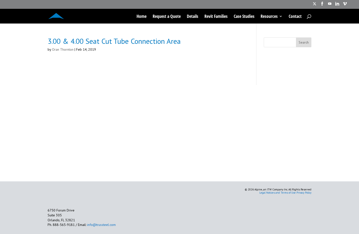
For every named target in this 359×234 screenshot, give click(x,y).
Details (192, 16)
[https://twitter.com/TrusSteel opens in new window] (315, 5)
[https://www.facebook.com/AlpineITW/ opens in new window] (322, 5)
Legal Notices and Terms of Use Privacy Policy (285, 192)
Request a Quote (167, 16)
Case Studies (244, 16)
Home (142, 16)
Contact (295, 16)
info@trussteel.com (101, 224)
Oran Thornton (63, 49)
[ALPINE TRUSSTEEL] (56, 15)
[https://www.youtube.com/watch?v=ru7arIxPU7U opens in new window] (330, 5)
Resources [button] (269, 16)
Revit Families (216, 16)
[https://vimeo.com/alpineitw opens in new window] (345, 5)
